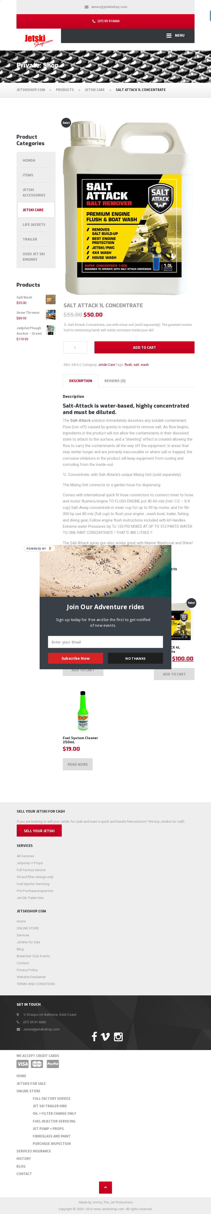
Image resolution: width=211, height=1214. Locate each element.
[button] (105, 607)
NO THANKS (135, 658)
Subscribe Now (75, 658)
